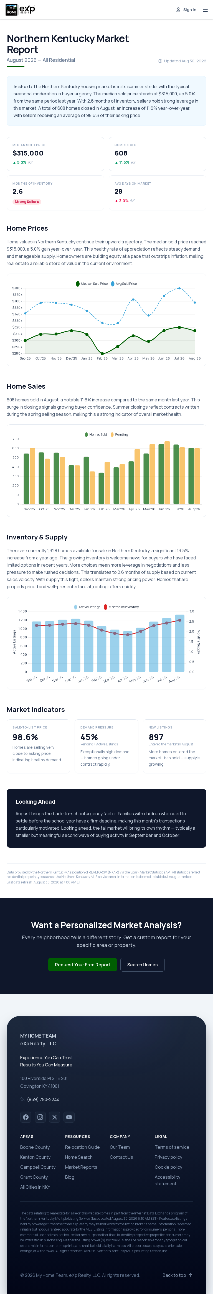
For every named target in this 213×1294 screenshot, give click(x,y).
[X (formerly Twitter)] (54, 1117)
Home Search (79, 1157)
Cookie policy (168, 1167)
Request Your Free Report (82, 965)
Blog (69, 1177)
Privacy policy (168, 1157)
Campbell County (37, 1167)
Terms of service (172, 1147)
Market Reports (81, 1167)
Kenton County (35, 1157)
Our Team (120, 1147)
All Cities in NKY (35, 1187)
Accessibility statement (167, 1180)
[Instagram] (40, 1117)
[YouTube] (69, 1117)
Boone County (35, 1147)
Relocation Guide (82, 1147)
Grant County (34, 1177)
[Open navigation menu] (205, 9)
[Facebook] (25, 1117)
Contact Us (121, 1157)
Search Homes (142, 965)
